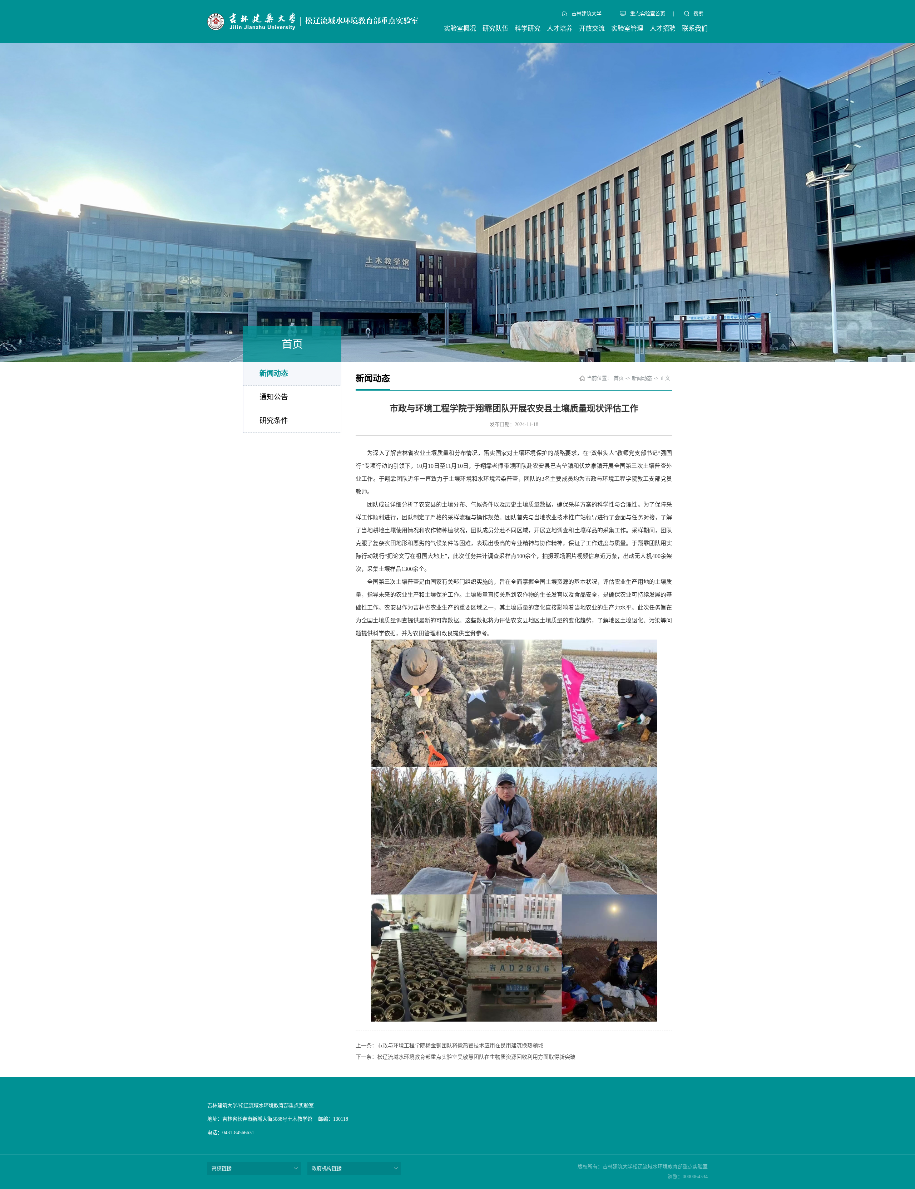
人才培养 (560, 28)
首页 (619, 378)
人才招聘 (663, 28)
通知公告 (273, 397)
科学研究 (527, 28)
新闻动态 (273, 373)
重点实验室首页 (647, 13)
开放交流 (592, 28)
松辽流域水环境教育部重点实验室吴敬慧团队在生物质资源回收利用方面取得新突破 (476, 1057)
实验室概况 (460, 28)
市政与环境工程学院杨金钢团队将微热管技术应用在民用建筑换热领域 (460, 1045)
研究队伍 (495, 28)
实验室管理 (627, 28)
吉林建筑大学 (587, 13)
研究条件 (273, 421)
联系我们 (695, 28)
